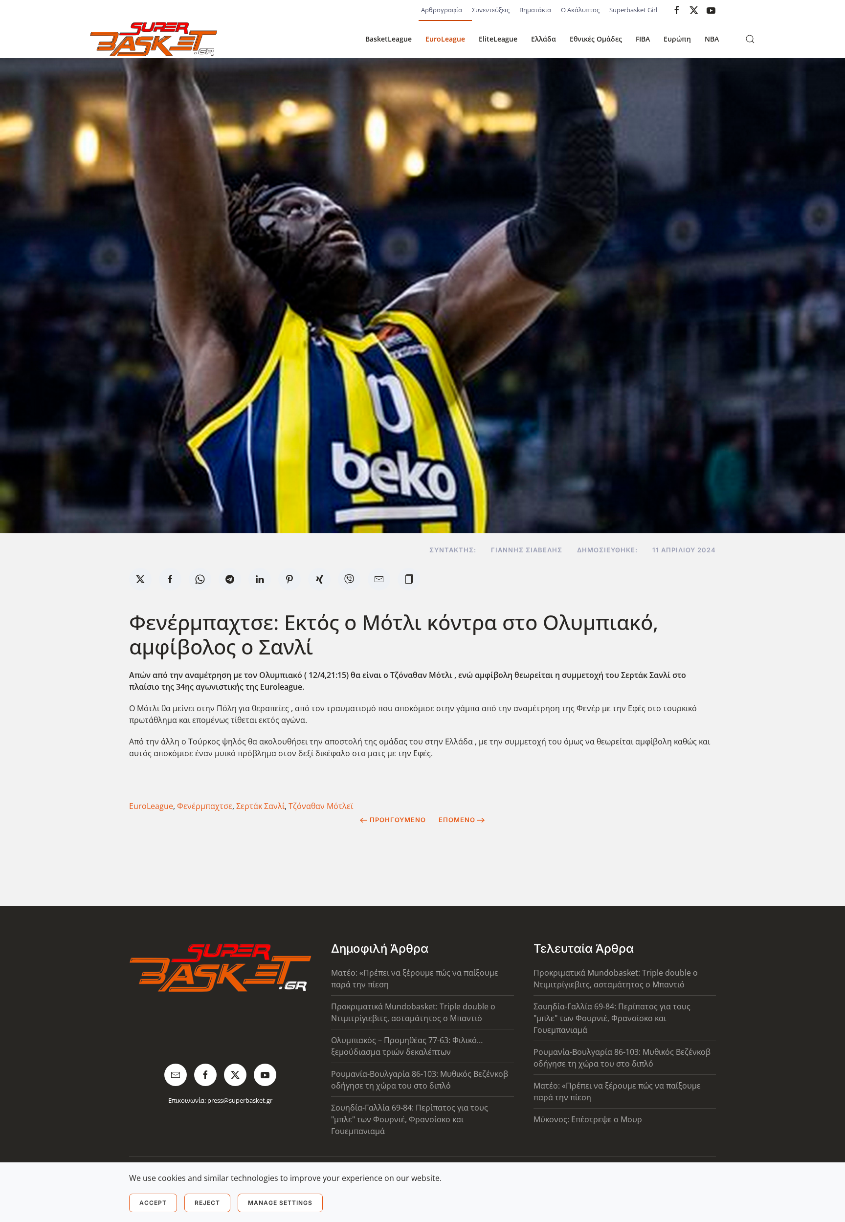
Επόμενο (457, 820)
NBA (712, 39)
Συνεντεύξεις (491, 9)
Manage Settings (280, 1202)
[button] (750, 39)
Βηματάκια (535, 9)
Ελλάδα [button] (543, 39)
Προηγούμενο (398, 820)
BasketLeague (388, 39)
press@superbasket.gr (239, 1100)
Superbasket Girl (633, 9)
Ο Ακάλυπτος (580, 9)
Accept (153, 1202)
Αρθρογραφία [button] (441, 9)
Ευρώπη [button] (677, 39)
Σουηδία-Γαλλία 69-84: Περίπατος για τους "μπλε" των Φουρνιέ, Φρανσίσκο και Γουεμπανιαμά (409, 1119)
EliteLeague (498, 39)
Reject (207, 1202)
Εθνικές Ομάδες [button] (596, 39)
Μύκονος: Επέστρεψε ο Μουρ (588, 1119)
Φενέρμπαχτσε (204, 806)
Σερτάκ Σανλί (260, 806)
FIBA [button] (643, 39)
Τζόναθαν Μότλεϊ (321, 806)
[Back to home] (153, 39)
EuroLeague (445, 39)
